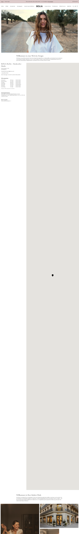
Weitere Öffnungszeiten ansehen (8, 88)
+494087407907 (4, 72)
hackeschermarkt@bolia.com (7, 71)
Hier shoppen (50, 1)
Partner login (7, 1)
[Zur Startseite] (39, 6)
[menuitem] (2, 6)
